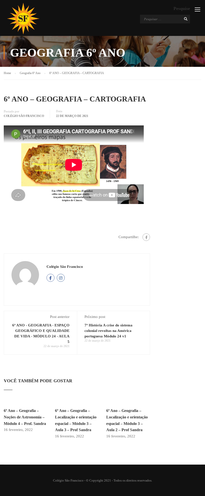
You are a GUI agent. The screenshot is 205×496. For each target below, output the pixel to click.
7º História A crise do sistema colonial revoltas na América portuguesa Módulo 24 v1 (108, 330)
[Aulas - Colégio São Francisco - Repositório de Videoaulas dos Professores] (23, 18)
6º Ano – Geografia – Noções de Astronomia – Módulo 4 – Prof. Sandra (25, 416)
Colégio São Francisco (24, 116)
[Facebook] (146, 237)
